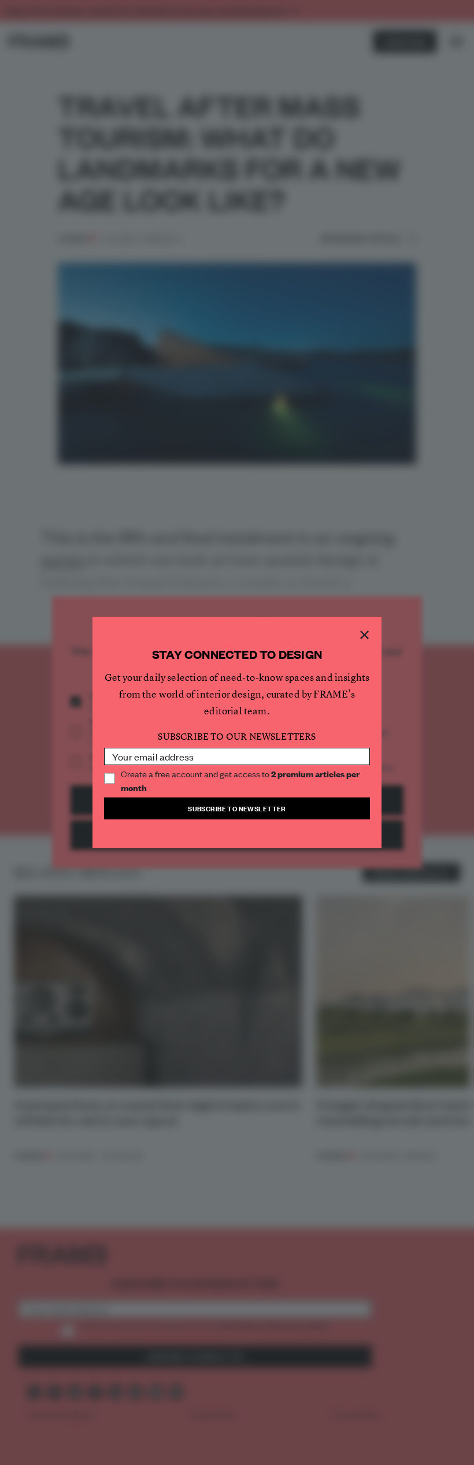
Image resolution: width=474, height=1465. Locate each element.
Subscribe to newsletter (237, 808)
